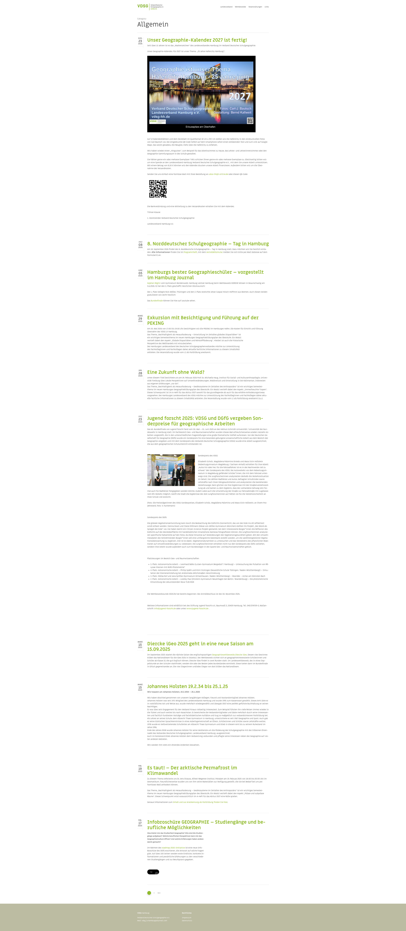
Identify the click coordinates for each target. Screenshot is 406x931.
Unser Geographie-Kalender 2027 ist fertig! (197, 40)
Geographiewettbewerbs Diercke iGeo (229, 655)
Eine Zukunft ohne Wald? (175, 372)
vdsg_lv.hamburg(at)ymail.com (154, 920)
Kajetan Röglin (153, 283)
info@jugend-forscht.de (165, 608)
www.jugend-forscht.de (197, 608)
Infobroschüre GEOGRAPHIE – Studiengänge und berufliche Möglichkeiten (206, 825)
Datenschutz (187, 920)
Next (159, 893)
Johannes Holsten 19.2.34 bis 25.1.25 (187, 686)
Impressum (186, 918)
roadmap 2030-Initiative (173, 848)
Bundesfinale (157, 301)
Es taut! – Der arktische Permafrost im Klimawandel (192, 770)
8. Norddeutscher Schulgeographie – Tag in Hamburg (208, 244)
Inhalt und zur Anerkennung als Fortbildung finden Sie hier (200, 802)
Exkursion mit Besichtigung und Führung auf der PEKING (203, 320)
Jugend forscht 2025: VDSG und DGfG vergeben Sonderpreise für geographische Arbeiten (205, 421)
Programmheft (190, 252)
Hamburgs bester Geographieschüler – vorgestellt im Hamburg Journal (205, 275)
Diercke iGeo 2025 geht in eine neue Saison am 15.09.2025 (200, 646)
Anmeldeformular (214, 252)
